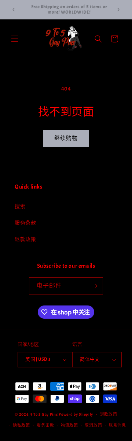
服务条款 (25, 223)
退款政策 (25, 239)
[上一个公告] (14, 9)
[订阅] (95, 285)
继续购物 (66, 138)
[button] (15, 39)
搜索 (20, 206)
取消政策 (93, 425)
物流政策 (69, 425)
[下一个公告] (118, 9)
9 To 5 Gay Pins (44, 413)
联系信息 (117, 425)
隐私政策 (21, 425)
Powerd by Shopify (76, 413)
